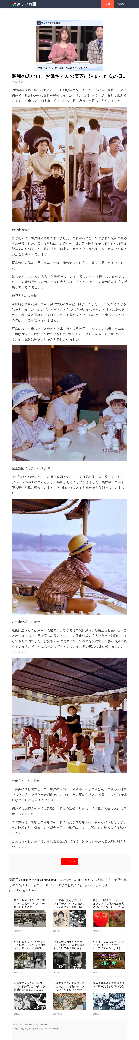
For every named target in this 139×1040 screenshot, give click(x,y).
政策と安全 (33, 1029)
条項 (41, 1029)
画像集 (121, 4)
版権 (57, 1029)
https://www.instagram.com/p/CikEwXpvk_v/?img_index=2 (57, 879)
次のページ (69, 861)
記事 (108, 4)
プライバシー (49, 1029)
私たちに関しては (20, 1029)
